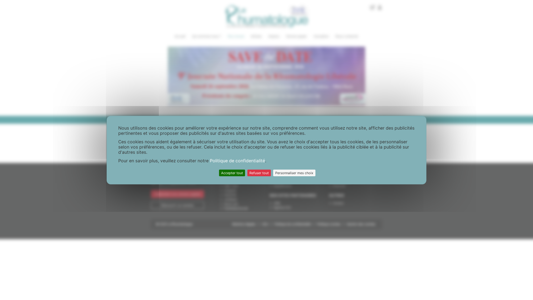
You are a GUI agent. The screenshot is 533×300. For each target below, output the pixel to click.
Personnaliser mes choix (294, 173)
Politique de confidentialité (237, 160)
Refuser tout (259, 173)
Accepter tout (232, 173)
